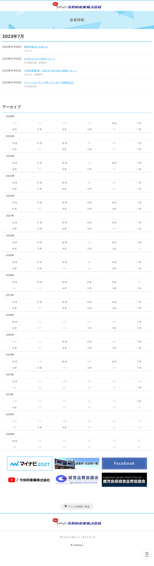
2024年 (10, 155)
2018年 (10, 275)
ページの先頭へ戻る (79, 506)
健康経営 (43, 62)
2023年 (10, 175)
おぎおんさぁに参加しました (39, 58)
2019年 (10, 255)
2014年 (10, 354)
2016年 (10, 314)
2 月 (114, 208)
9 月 (89, 202)
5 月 (40, 129)
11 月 (39, 143)
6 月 (15, 129)
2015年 (10, 334)
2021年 (10, 215)
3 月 (89, 129)
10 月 (64, 143)
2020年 (10, 235)
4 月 (64, 129)
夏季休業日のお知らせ (36, 46)
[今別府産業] (77, 5)
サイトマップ (88, 537)
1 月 (139, 129)
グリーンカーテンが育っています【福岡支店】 (49, 82)
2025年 (10, 136)
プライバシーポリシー (69, 537)
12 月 (14, 143)
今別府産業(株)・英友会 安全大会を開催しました (50, 70)
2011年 (10, 394)
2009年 (10, 434)
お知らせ (28, 50)
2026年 (10, 116)
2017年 (10, 295)
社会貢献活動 (30, 62)
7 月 (139, 123)
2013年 (10, 374)
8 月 (114, 123)
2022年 (10, 195)
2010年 (10, 414)
